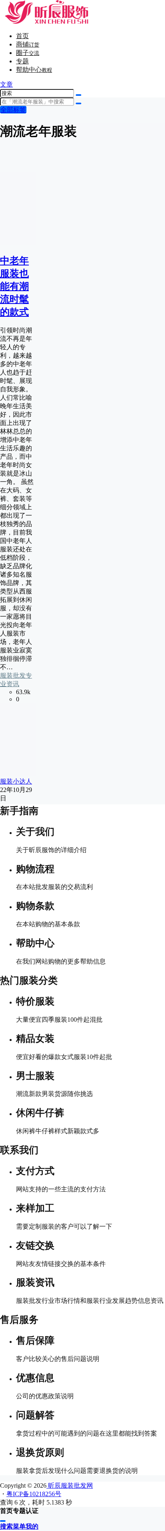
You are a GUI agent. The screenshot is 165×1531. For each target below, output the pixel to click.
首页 (22, 35)
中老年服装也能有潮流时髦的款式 (14, 286)
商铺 (27, 44)
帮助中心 (34, 69)
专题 (22, 61)
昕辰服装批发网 (69, 1485)
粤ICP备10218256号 (33, 1493)
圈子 (27, 52)
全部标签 (13, 109)
